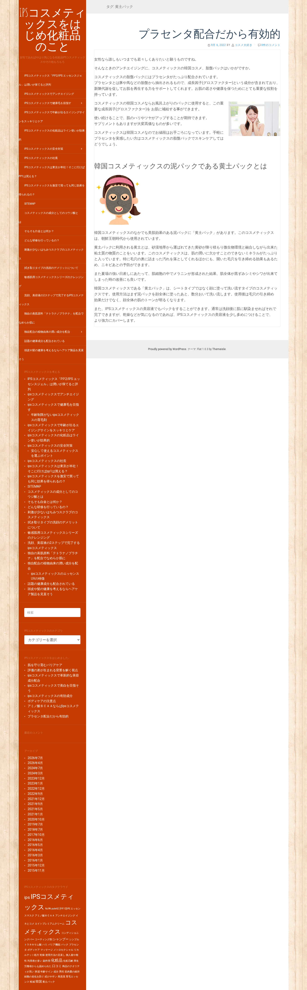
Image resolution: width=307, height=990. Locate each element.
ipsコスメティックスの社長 (41, 158)
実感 (37, 971)
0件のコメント (270, 45)
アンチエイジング (65, 915)
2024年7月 (35, 768)
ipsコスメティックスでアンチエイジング (49, 93)
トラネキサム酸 (33, 944)
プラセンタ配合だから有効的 (48, 716)
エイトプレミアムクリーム (50, 923)
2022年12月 (36, 788)
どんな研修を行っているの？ (41, 240)
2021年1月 (35, 814)
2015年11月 (36, 870)
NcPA (48, 908)
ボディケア (33, 949)
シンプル (74, 939)
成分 (55, 971)
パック (64, 944)
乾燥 (42, 955)
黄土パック (48, 981)
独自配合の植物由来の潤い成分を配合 (47, 331)
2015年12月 (36, 865)
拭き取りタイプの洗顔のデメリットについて (51, 267)
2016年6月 (35, 840)
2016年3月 (35, 855)
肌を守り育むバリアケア (45, 665)
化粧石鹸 (68, 960)
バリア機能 (54, 944)
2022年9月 (35, 794)
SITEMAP (29, 203)
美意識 (61, 976)
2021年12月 (36, 799)
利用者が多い (34, 960)
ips (27, 897)
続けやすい (51, 976)
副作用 (46, 960)
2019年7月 (35, 824)
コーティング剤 (43, 939)
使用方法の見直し (55, 955)
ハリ (44, 944)
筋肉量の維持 (72, 971)
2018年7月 (35, 829)
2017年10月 (36, 834)
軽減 (32, 981)
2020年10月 (36, 819)
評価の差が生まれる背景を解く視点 (53, 670)
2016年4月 (35, 850)
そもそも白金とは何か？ (39, 231)
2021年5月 (35, 809)
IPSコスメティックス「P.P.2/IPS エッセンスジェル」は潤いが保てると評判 (54, 384)
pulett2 (55, 908)
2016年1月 (35, 860)
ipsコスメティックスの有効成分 (50, 696)
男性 (61, 971)
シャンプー (61, 939)
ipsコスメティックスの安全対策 (43, 148)
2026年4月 (35, 763)
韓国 (39, 981)
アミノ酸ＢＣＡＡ (45, 915)
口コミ (57, 966)
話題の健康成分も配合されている (44, 341)
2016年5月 (35, 845)
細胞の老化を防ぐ (34, 976)
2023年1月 (35, 783)
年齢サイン (46, 971)
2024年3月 (35, 773)
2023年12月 (36, 778)
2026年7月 (35, 758)
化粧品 (56, 960)
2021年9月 (35, 804)
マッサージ (46, 949)
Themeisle (219, 349)
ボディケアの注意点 (42, 701)
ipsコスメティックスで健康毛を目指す (47, 103)
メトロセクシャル (63, 949)
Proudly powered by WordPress (167, 349)
